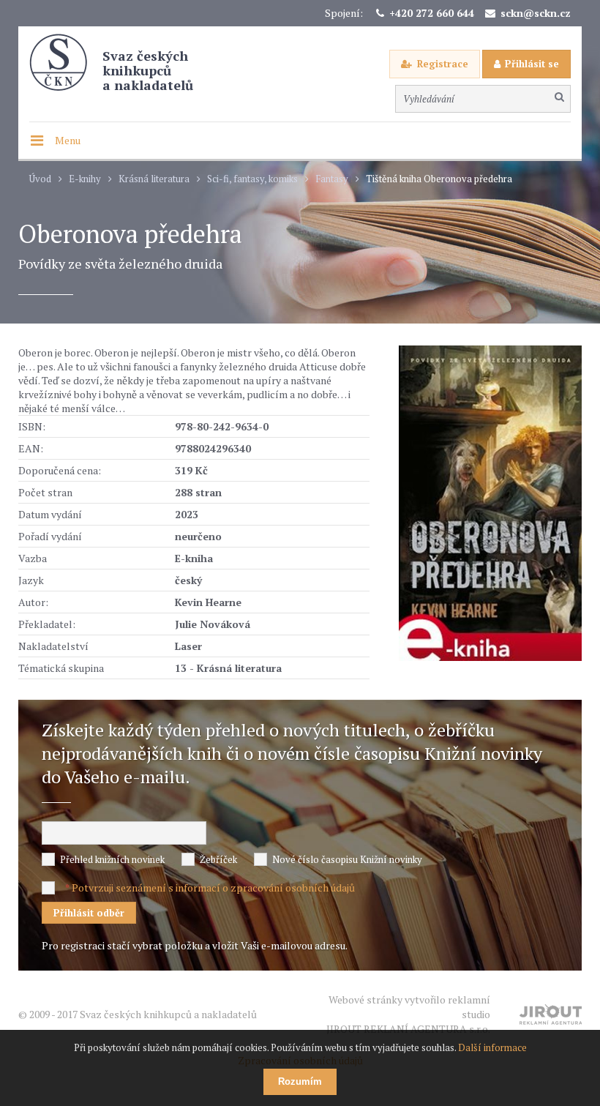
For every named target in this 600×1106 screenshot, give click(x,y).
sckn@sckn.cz (535, 13)
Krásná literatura (154, 178)
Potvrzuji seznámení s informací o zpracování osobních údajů (213, 887)
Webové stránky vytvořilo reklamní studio (408, 1014)
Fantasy (331, 178)
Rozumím (300, 1081)
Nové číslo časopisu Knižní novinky (347, 859)
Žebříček (218, 859)
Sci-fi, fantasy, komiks (252, 178)
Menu (67, 140)
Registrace (442, 63)
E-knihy (85, 178)
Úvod (40, 178)
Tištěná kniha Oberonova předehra (439, 178)
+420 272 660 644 (431, 13)
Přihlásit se (532, 63)
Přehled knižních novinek (112, 859)
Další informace (492, 1047)
